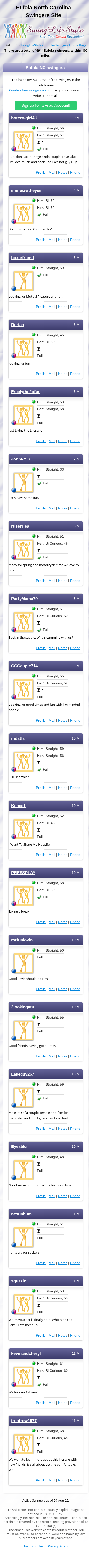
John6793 (20, 459)
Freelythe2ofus (25, 391)
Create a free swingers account (31, 90)
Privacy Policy (58, 1546)
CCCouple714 (24, 666)
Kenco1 (18, 805)
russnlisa (20, 526)
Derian (17, 324)
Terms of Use (33, 1546)
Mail (52, 172)
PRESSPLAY (23, 872)
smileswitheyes (26, 190)
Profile (41, 172)
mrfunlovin (22, 940)
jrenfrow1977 (24, 1420)
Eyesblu (19, 1146)
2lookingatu (22, 1007)
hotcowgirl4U (24, 118)
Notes (62, 172)
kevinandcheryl (26, 1353)
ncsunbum (21, 1214)
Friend (75, 172)
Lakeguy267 (22, 1074)
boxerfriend (22, 257)
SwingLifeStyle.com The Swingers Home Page (53, 45)
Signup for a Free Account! (45, 105)
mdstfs (18, 738)
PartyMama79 (24, 598)
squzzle (18, 1281)
